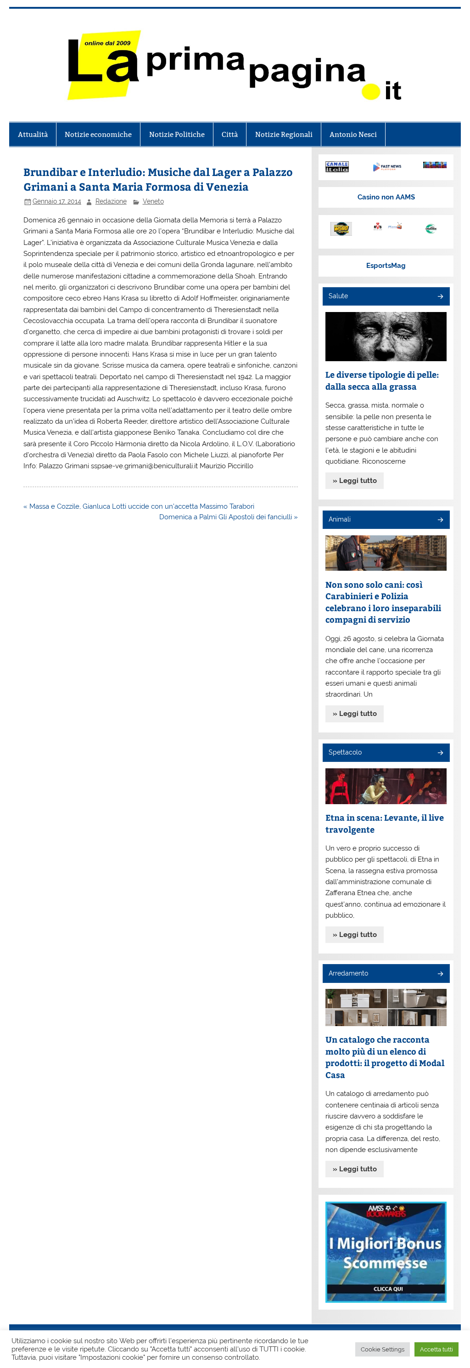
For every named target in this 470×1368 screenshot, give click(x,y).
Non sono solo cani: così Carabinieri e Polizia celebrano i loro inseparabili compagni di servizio (383, 602)
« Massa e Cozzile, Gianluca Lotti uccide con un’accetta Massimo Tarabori (138, 506)
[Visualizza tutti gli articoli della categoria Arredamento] (440, 974)
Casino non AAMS (386, 197)
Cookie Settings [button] (382, 1349)
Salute (338, 296)
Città (230, 134)
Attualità (33, 134)
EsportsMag (386, 265)
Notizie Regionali (284, 134)
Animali (340, 519)
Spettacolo (345, 752)
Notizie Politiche (177, 134)
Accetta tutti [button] (436, 1349)
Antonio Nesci (353, 134)
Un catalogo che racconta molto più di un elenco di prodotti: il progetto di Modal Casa (384, 1056)
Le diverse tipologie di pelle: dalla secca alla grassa (382, 380)
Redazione (111, 201)
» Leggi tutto (355, 481)
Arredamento (348, 973)
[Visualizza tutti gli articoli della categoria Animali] (440, 520)
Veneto (153, 201)
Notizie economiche (98, 134)
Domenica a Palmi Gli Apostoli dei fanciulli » (228, 517)
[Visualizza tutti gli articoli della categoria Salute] (440, 297)
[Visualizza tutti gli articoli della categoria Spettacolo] (440, 753)
